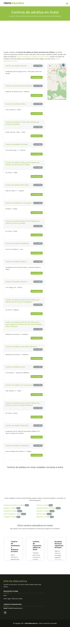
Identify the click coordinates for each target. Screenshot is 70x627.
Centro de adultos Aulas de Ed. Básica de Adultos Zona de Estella (22, 222)
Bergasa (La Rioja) (10, 508)
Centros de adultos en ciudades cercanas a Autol (32, 57)
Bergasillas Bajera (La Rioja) (45, 508)
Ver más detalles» (36, 77)
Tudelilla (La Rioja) (10, 517)
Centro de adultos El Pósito (16, 144)
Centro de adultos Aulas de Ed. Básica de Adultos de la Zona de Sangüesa (22, 301)
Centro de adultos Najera (15, 262)
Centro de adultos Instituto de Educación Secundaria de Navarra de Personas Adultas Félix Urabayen (23, 324)
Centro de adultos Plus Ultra (17, 185)
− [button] (49, 69)
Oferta (14, 3)
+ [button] (49, 66)
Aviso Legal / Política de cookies (13, 598)
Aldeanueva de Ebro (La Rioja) (14, 505)
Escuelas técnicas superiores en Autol (59, 544)
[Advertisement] (35, 35)
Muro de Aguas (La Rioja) (12, 514)
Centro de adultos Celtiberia (17, 243)
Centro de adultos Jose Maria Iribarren (21, 347)
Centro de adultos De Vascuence (19, 385)
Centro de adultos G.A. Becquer (18, 203)
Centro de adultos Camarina (17, 445)
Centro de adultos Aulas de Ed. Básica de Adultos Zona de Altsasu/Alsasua (22, 404)
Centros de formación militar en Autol (37, 545)
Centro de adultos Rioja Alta (16, 425)
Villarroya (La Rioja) (42, 517)
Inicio (5, 595)
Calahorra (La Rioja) (10, 511)
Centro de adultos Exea (15, 367)
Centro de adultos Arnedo (16, 66)
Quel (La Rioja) (41, 514)
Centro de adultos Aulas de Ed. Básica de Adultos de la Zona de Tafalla (22, 163)
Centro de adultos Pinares (16, 282)
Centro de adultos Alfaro (15, 104)
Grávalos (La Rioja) (42, 511)
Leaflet (55, 99)
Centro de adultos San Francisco (18, 86)
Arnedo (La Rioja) (42, 505)
